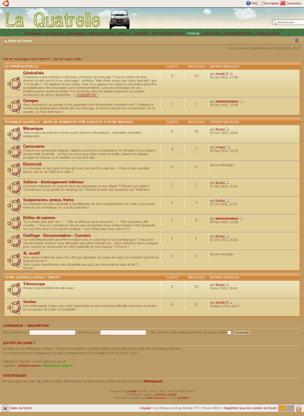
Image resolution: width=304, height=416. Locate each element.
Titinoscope (34, 284)
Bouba (220, 129)
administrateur (227, 101)
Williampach (153, 381)
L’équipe (145, 408)
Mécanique (33, 128)
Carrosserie (33, 146)
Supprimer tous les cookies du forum (250, 408)
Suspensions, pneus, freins (48, 200)
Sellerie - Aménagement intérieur (53, 182)
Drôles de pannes (39, 217)
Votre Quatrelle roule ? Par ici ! (32, 277)
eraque (221, 147)
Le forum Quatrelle (21, 66)
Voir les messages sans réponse (26, 59)
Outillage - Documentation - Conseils (57, 235)
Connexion (293, 3)
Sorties (29, 302)
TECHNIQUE (54, 33)
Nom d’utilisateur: (15, 332)
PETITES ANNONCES (167, 33)
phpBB (132, 391)
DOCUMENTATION (237, 33)
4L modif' (31, 253)
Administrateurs (29, 365)
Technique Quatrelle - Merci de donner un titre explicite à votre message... (70, 122)
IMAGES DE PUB (101, 33)
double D (222, 73)
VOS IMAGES (76, 33)
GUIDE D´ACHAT (267, 33)
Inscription (271, 3)
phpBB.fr (184, 397)
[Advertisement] (202, 19)
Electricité (32, 164)
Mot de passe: (88, 332)
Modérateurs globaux (57, 365)
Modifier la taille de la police (296, 40)
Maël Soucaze (156, 397)
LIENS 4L (124, 33)
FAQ (254, 3)
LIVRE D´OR (211, 33)
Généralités (33, 73)
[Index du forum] (53, 19)
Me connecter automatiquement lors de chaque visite (189, 332)
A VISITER (140, 33)
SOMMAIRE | (34, 33)
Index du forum (20, 40)
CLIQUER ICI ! (87, 95)
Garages (30, 100)
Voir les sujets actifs (67, 59)
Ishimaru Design (166, 394)
